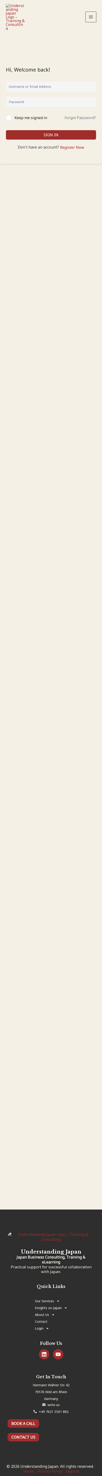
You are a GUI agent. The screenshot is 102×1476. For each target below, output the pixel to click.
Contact (41, 1321)
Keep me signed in (30, 117)
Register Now (72, 147)
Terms (28, 1471)
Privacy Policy (50, 1471)
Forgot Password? (80, 117)
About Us (42, 1314)
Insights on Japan (48, 1308)
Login (39, 1328)
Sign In (51, 134)
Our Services (44, 1301)
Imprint (72, 1471)
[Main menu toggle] (90, 17)
